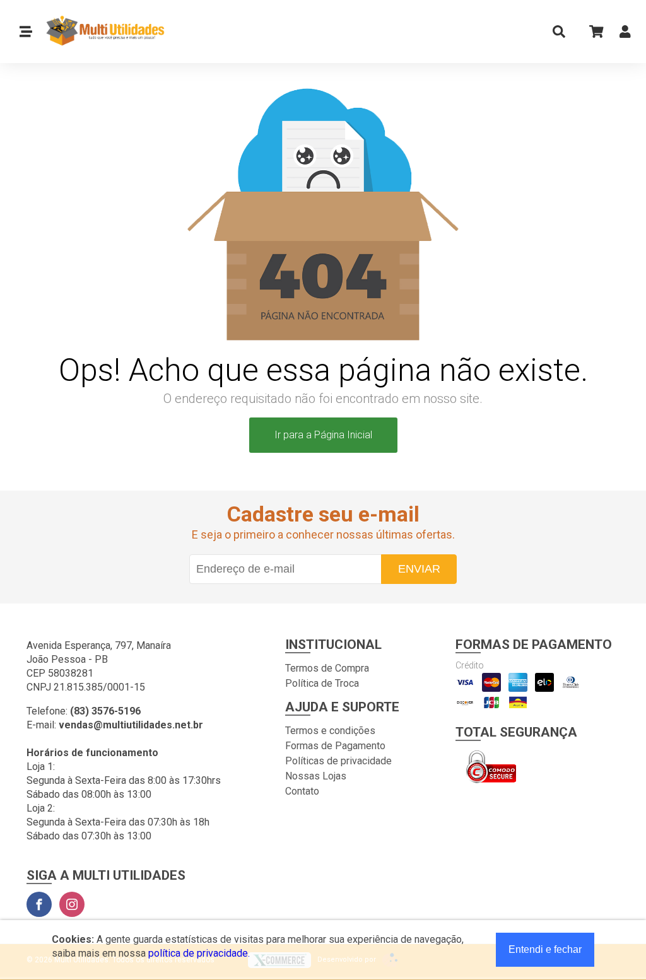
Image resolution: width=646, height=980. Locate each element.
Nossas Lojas (315, 776)
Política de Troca (322, 683)
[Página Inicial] (100, 31)
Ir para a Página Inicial (323, 435)
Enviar (419, 569)
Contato (302, 791)
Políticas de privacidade (338, 761)
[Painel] (625, 34)
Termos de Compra (327, 668)
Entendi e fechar (545, 949)
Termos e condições (330, 731)
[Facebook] (39, 904)
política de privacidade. (199, 953)
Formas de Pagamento (335, 746)
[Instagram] (72, 904)
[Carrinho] (592, 31)
